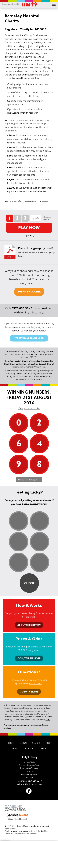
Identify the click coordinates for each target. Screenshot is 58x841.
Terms (42, 748)
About (23, 743)
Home (11, 743)
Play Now (29, 227)
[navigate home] (29, 4)
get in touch (35, 683)
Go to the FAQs (29, 691)
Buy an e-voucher (29, 291)
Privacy (16, 748)
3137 (48, 719)
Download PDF (10, 252)
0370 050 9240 (21, 308)
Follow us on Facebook (29, 791)
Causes (36, 743)
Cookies (30, 748)
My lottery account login (29, 338)
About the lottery (29, 625)
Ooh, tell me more (29, 658)
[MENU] (54, 4)
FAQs (47, 743)
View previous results (29, 408)
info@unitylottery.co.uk (32, 784)
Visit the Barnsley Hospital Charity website (26, 200)
